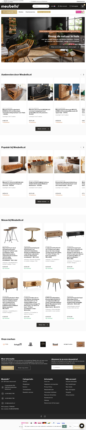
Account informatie (71, 381)
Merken (21, 12)
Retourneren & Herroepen (51, 403)
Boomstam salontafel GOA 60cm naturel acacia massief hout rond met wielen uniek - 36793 (66, 184)
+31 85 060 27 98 (9, 393)
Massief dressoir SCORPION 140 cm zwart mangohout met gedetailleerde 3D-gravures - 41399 (39, 112)
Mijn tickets (69, 387)
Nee (70, 426)
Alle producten (70, 395)
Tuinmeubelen (27, 389)
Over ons (46, 381)
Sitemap (46, 400)
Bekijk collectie (42, 129)
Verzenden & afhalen (50, 392)
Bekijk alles (42, 325)
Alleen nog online (23, 368)
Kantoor (25, 387)
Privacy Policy (48, 387)
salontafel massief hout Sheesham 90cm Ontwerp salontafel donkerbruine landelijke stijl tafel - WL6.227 (75, 301)
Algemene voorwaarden (51, 384)
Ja (64, 426)
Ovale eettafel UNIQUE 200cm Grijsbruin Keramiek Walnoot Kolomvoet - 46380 (39, 184)
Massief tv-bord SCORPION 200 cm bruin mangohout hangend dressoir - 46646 (13, 184)
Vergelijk (68, 392)
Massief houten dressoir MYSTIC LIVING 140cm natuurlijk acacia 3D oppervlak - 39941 (67, 111)
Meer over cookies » (78, 426)
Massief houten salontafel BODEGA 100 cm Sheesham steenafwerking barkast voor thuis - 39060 (14, 112)
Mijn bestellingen (71, 384)
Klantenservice (81, 1)
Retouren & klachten (50, 395)
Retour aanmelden (44, 12)
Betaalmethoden (49, 389)
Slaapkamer (26, 384)
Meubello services (28, 392)
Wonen (25, 381)
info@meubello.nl (10, 403)
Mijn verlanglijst (70, 389)
